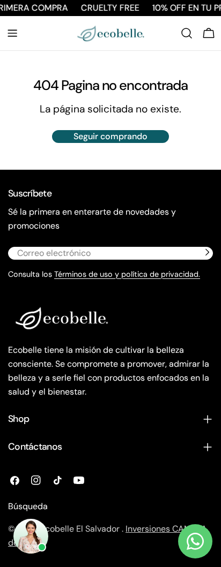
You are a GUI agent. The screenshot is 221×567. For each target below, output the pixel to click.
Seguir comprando (110, 136)
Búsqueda (28, 506)
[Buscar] (186, 33)
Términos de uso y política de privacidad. (127, 274)
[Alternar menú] (12, 33)
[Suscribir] (207, 252)
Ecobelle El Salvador (81, 528)
